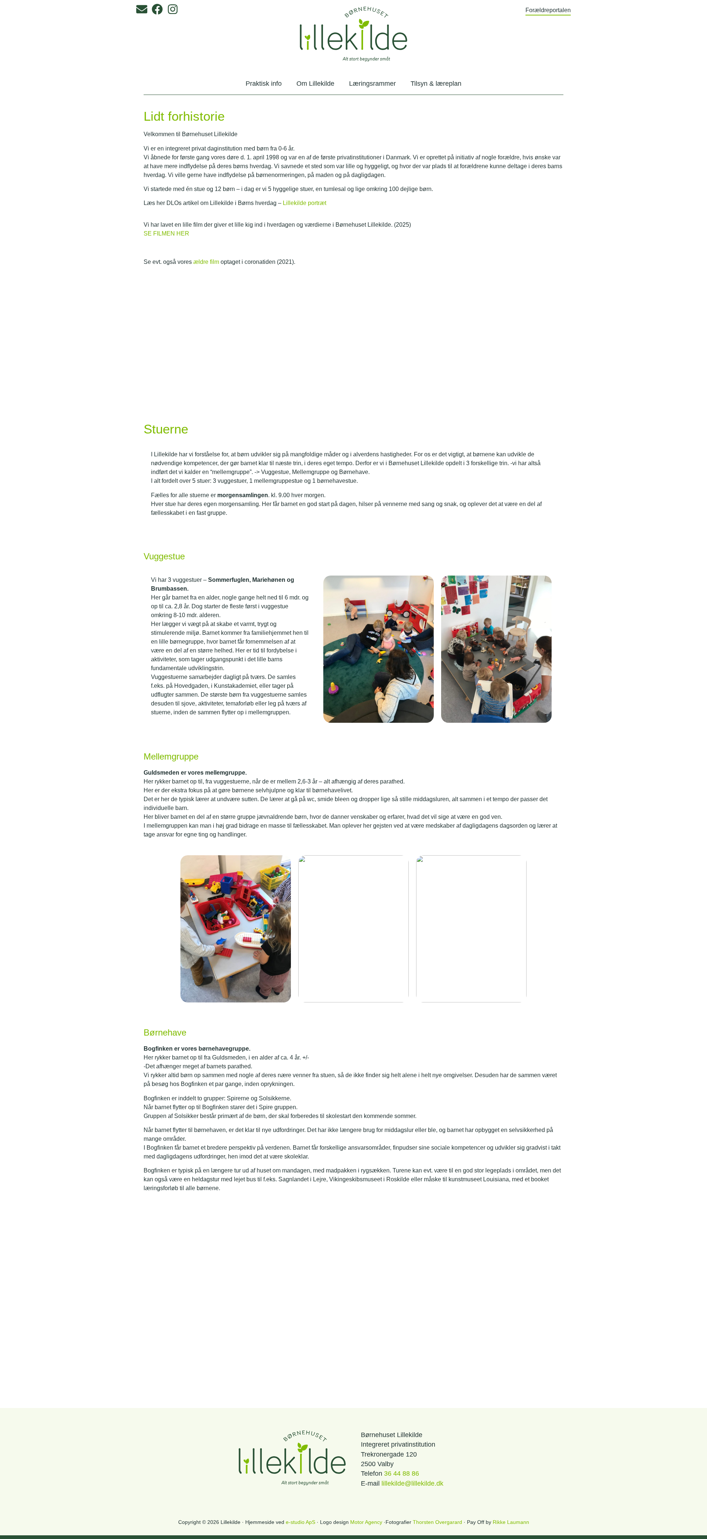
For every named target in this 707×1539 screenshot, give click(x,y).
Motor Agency (366, 1522)
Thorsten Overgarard (437, 1522)
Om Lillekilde (315, 83)
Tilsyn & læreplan (436, 83)
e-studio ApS (300, 1522)
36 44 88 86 (401, 1473)
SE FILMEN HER (166, 233)
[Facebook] (157, 9)
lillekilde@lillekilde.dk (412, 1483)
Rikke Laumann (511, 1522)
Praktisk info (264, 83)
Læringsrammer (372, 83)
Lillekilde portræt (304, 203)
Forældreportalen (548, 10)
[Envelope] (141, 9)
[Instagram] (172, 9)
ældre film (206, 262)
